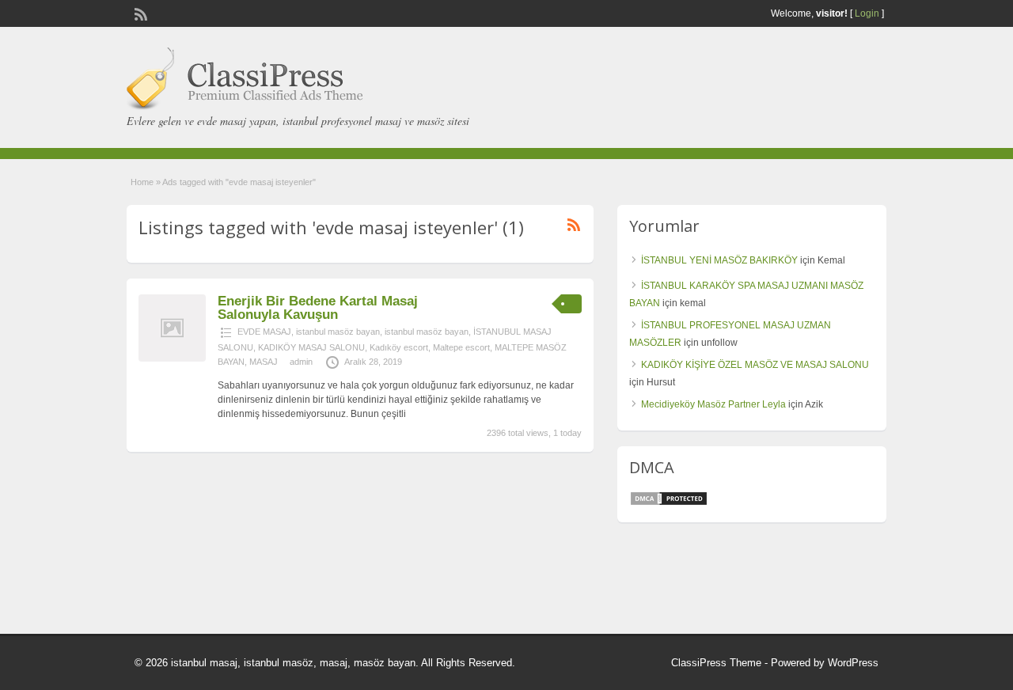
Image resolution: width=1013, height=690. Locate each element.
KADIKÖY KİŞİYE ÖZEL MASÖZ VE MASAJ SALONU (755, 364)
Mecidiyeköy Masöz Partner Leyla (713, 404)
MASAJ (263, 361)
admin (301, 361)
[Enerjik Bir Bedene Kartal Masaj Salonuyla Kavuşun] (172, 358)
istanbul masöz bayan (338, 331)
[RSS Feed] (139, 12)
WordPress (853, 663)
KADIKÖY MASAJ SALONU (311, 347)
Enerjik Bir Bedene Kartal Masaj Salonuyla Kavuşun (318, 308)
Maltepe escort (461, 347)
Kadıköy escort (399, 347)
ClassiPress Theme (716, 663)
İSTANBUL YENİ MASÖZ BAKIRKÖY (719, 260)
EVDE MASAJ (264, 331)
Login (867, 13)
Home (142, 182)
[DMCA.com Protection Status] (668, 503)
